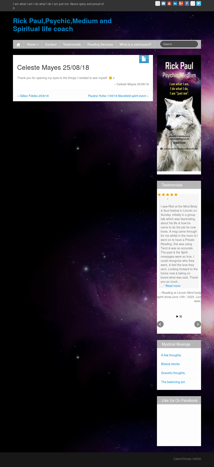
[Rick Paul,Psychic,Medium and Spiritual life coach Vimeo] (192, 3)
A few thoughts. (171, 355)
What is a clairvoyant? (136, 44)
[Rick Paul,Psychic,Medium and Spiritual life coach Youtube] (169, 3)
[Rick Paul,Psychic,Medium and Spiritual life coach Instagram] (157, 3)
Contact (50, 44)
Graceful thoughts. (173, 373)
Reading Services (100, 44)
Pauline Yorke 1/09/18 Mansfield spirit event (117, 96)
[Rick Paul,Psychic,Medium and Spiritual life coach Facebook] (187, 3)
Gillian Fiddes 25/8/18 (34, 96)
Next (197, 324)
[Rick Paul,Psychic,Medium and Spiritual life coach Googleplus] (181, 3)
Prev (160, 324)
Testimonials (72, 44)
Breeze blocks (170, 364)
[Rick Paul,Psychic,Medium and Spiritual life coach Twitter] (198, 3)
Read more (173, 286)
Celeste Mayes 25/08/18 (53, 67)
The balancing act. (173, 382)
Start (177, 316)
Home (32, 44)
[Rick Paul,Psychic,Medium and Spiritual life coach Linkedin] (175, 3)
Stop (181, 316)
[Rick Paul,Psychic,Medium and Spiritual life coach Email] (163, 3)
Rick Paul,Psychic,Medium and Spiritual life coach (62, 24)
